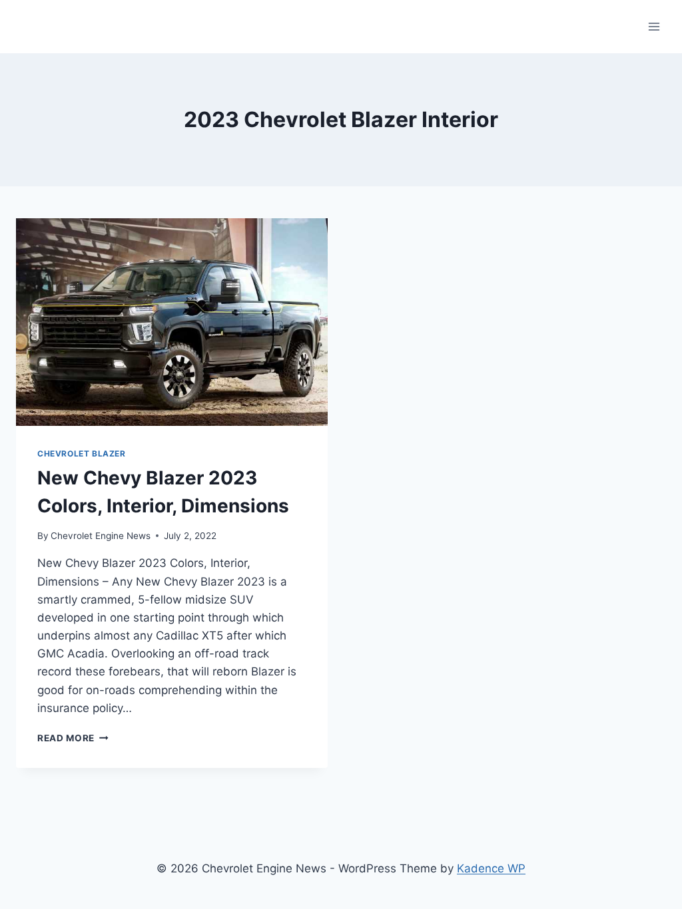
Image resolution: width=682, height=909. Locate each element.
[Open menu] (653, 26)
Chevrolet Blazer (81, 453)
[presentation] (172, 322)
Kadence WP (491, 868)
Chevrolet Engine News (101, 535)
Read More (73, 738)
